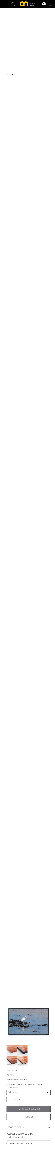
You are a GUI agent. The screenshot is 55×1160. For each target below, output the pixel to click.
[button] (50, 4)
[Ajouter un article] (19, 1099)
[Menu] (25, 15)
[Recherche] (13, 4)
